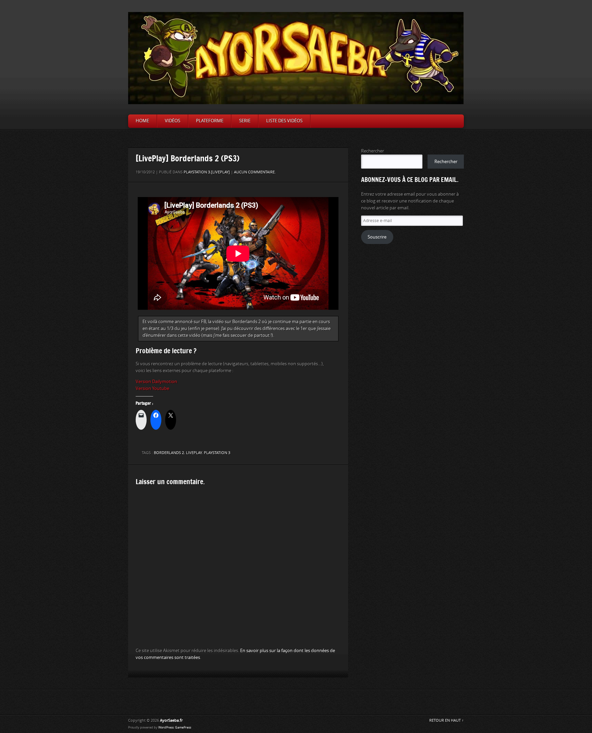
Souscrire (377, 237)
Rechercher (372, 151)
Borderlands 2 (169, 453)
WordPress (166, 727)
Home (142, 120)
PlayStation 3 (217, 453)
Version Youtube (152, 388)
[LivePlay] (220, 172)
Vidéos (172, 120)
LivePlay (194, 453)
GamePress (183, 727)
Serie (244, 120)
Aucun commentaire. (255, 172)
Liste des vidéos (284, 120)
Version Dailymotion (156, 381)
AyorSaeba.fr (171, 720)
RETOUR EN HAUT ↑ (446, 720)
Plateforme (209, 120)
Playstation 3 (197, 172)
